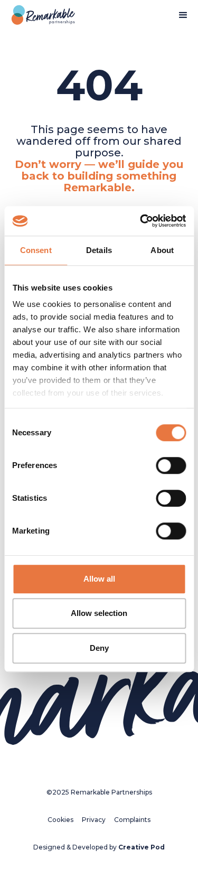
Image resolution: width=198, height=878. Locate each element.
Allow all (99, 578)
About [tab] (162, 250)
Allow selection (99, 613)
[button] (183, 15)
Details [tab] (99, 250)
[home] (40, 15)
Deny (99, 647)
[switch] (171, 465)
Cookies (60, 820)
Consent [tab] (36, 250)
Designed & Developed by (99, 847)
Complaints (132, 820)
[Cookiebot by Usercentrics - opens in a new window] (141, 221)
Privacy (94, 820)
